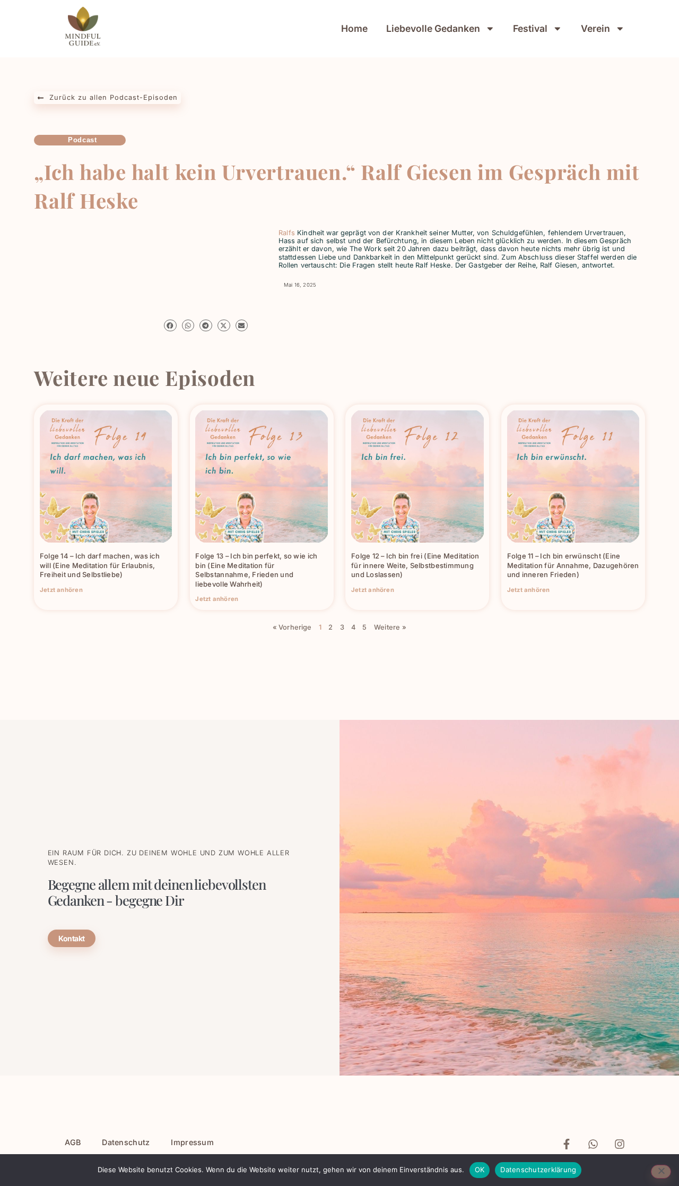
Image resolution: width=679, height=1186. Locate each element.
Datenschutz (126, 1142)
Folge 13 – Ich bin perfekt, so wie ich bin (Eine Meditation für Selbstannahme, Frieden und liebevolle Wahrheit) (256, 570)
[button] (170, 326)
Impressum (192, 1142)
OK (480, 1169)
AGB (73, 1142)
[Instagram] (619, 1144)
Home (354, 28)
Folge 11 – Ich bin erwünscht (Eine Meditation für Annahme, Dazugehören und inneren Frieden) (573, 565)
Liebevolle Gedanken (433, 28)
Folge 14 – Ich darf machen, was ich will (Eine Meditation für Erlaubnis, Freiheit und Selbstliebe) (100, 565)
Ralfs (286, 233)
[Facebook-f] (566, 1144)
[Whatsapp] (593, 1144)
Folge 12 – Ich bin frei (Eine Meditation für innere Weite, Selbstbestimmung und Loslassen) (415, 565)
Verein (595, 28)
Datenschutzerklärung (538, 1169)
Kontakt (71, 938)
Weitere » (390, 627)
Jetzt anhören (61, 590)
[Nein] (661, 1172)
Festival (530, 28)
